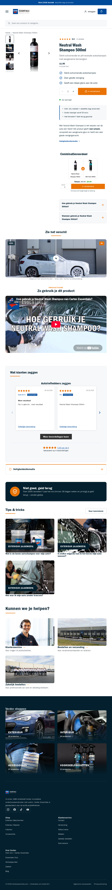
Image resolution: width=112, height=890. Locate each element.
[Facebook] (14, 809)
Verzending (62, 825)
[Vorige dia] (18, 54)
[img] (24, 391)
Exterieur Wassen (12, 825)
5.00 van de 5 (63, 448)
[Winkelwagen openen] (102, 11)
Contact (61, 820)
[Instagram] (8, 809)
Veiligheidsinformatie (68, 141)
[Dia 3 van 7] (10, 57)
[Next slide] (100, 412)
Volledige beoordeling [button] (26, 427)
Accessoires (10, 834)
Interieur (8, 829)
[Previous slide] (12, 412)
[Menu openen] (7, 11)
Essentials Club (11, 857)
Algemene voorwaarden (82, 884)
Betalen (61, 834)
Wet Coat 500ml (90, 176)
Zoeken (8, 866)
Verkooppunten (11, 862)
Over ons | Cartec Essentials (17, 853)
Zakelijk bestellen (65, 839)
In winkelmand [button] (88, 186)
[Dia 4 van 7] (10, 66)
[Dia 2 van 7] (10, 48)
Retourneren (63, 829)
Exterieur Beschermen (14, 820)
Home (7, 33)
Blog (7, 871)
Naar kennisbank (96, 511)
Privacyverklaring (100, 884)
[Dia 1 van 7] (10, 39)
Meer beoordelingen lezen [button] (56, 437)
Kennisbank (63, 843)
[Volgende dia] (50, 54)
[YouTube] (27, 809)
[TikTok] (21, 809)
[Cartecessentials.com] (21, 11)
